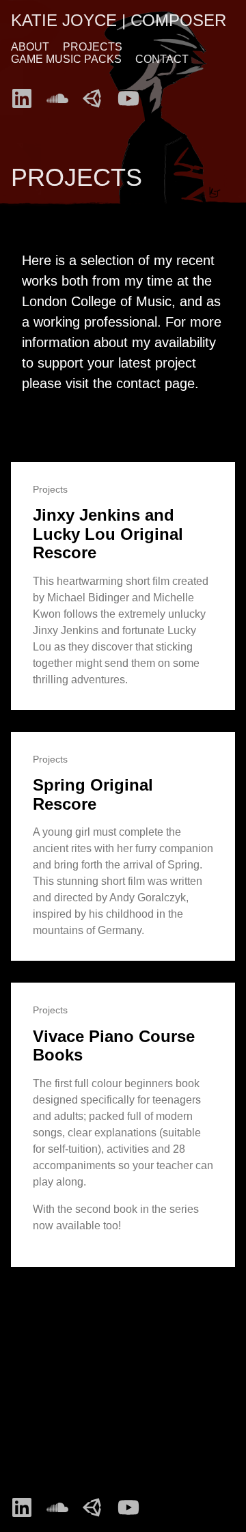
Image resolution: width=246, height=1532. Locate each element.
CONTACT (162, 59)
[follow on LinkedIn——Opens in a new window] (26, 94)
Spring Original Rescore (93, 794)
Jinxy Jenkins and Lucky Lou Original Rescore (108, 534)
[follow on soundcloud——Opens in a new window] (61, 94)
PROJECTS (92, 47)
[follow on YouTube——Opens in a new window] (133, 94)
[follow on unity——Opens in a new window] (97, 94)
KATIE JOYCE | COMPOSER (118, 20)
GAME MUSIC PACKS (66, 59)
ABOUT (30, 47)
